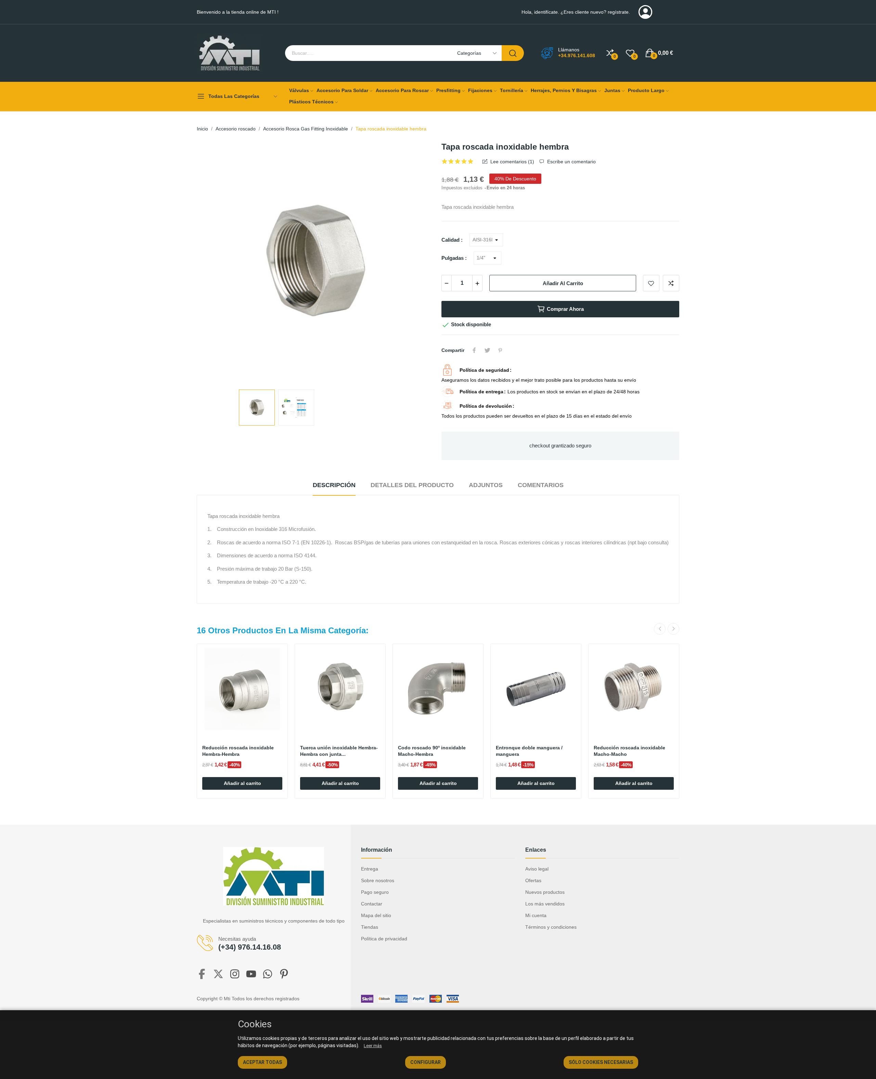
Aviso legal (537, 869)
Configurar (425, 1062)
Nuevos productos (545, 892)
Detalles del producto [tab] (412, 485)
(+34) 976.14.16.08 (249, 947)
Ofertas (533, 880)
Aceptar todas (262, 1062)
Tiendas (369, 927)
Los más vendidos (545, 903)
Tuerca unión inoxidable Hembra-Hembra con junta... (339, 751)
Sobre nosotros (377, 880)
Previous (213, 263)
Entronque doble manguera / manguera (529, 751)
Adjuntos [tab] (486, 485)
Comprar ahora (565, 309)
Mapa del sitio (376, 915)
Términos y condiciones (551, 927)
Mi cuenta (535, 915)
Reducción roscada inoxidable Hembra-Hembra (238, 751)
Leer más (373, 1045)
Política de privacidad (384, 938)
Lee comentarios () (511, 161)
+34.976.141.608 (576, 55)
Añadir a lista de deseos (651, 283)
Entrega (369, 869)
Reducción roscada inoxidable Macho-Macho (629, 751)
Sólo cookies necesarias (601, 1062)
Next (418, 263)
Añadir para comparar (671, 283)
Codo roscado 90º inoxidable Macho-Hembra (432, 751)
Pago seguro (375, 892)
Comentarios (541, 485)
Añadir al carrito (563, 283)
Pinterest (500, 350)
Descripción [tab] (334, 485)
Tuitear (487, 350)
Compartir (474, 350)
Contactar (371, 903)
